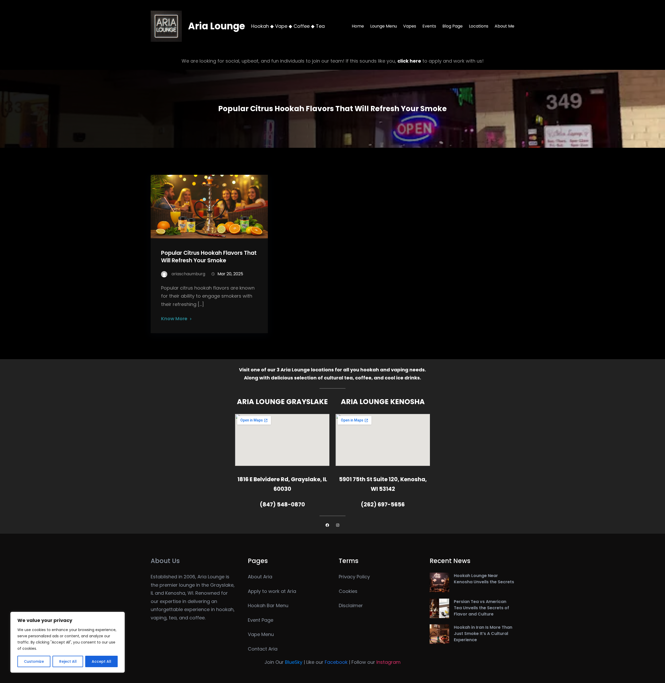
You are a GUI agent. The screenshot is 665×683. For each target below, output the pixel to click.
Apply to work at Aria (272, 591)
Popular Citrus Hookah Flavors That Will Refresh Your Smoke (209, 256)
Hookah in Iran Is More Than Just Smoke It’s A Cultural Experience (483, 633)
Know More (174, 318)
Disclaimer (351, 605)
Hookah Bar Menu (268, 605)
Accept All (101, 661)
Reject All (68, 661)
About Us (165, 561)
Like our (327, 662)
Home (358, 26)
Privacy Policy (354, 576)
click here (409, 61)
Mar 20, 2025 (230, 274)
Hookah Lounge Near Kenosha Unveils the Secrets (484, 579)
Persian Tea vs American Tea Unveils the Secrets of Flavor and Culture (481, 608)
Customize (34, 661)
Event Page (260, 620)
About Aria (260, 576)
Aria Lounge (216, 26)
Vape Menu (261, 634)
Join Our (283, 662)
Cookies (348, 591)
